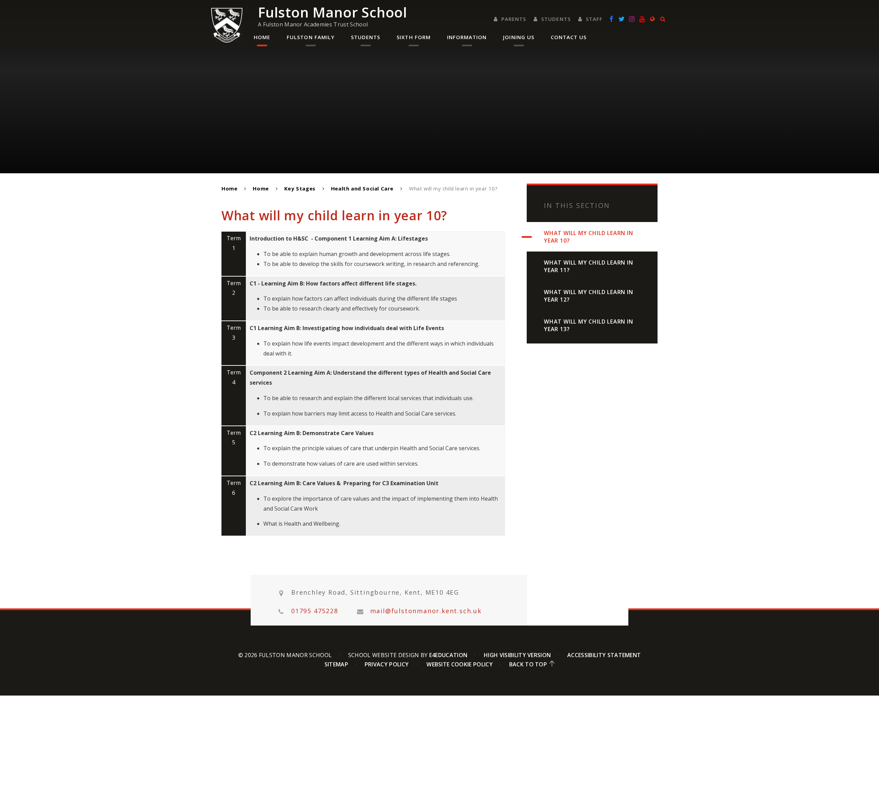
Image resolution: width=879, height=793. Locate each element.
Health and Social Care (362, 188)
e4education (448, 655)
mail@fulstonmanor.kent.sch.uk (426, 611)
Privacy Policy (387, 664)
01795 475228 (314, 611)
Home (229, 188)
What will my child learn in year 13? (588, 325)
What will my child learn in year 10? (453, 188)
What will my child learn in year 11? (588, 266)
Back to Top (528, 664)
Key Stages (300, 188)
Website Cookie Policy (459, 664)
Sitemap (336, 664)
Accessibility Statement (604, 655)
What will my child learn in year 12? (588, 295)
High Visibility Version (517, 655)
